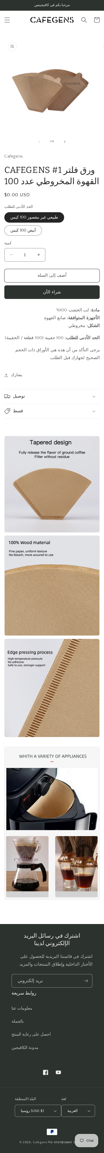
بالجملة (18, 1021)
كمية (8, 243)
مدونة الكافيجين (25, 1047)
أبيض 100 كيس (23, 230)
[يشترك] (85, 981)
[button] (7, 20)
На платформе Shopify (66, 1142)
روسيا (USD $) (32, 1111)
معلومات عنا (22, 1008)
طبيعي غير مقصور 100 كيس (34, 217)
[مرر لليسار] (39, 141)
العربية (72, 1111)
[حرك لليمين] (64, 141)
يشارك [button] (16, 375)
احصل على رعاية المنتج (31, 1034)
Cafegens (40, 1142)
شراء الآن (52, 292)
